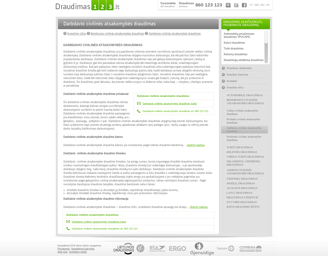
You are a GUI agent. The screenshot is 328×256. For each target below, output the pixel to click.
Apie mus (63, 251)
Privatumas (64, 248)
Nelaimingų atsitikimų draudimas (244, 60)
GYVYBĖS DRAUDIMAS (242, 202)
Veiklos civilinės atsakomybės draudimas (242, 112)
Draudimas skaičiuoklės (239, 68)
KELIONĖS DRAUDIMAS (242, 152)
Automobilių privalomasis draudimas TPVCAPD (239, 35)
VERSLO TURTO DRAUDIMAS (245, 156)
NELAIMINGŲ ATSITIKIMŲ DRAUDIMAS (243, 162)
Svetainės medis (78, 251)
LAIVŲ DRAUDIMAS (239, 192)
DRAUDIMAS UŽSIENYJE (242, 197)
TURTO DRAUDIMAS (240, 147)
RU (262, 5)
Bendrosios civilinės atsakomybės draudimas (117, 33)
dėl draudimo (168, 5)
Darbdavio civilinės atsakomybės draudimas (175, 33)
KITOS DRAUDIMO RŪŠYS (243, 206)
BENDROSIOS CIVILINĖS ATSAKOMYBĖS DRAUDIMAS (245, 101)
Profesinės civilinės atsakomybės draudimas (244, 138)
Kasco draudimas (234, 42)
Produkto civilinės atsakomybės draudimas (243, 120)
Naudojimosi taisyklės (83, 248)
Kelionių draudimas (235, 54)
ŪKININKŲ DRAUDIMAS (242, 178)
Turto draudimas (234, 48)
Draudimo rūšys (76, 33)
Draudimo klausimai (237, 74)
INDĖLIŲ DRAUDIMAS (241, 183)
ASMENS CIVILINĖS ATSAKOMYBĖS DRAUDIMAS (245, 171)
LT (251, 5)
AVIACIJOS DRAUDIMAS (242, 188)
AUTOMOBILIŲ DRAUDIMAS (245, 95)
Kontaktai (232, 81)
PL (268, 5)
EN (256, 5)
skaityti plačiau (196, 145)
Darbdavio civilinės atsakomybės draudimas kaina (170, 103)
